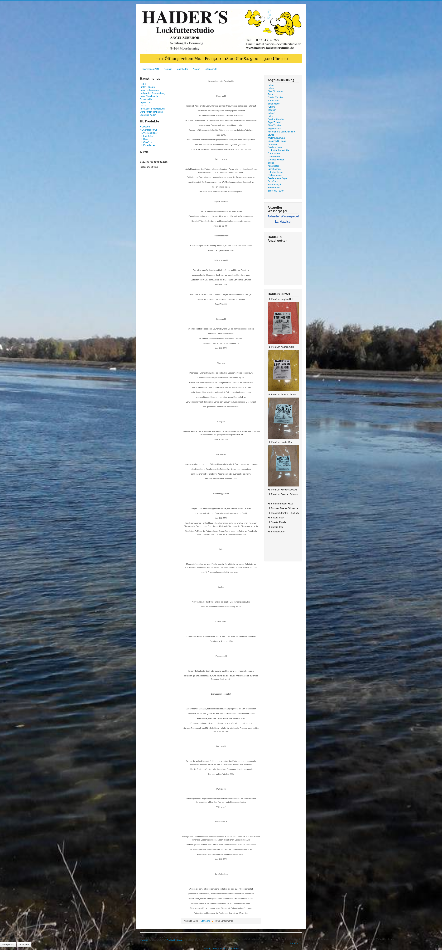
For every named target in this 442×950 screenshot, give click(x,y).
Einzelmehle (146, 99)
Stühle (271, 134)
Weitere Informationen (214, 948)
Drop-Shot (273, 181)
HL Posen (145, 126)
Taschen (272, 109)
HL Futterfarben (147, 145)
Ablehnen (24, 944)
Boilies (271, 162)
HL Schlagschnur (148, 129)
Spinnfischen (274, 168)
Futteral (271, 106)
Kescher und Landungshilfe (281, 131)
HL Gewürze (146, 142)
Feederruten (274, 187)
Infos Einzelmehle (149, 96)
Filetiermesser (275, 175)
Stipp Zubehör (275, 122)
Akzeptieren (8, 944)
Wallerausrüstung (276, 137)
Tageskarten (182, 68)
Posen (271, 94)
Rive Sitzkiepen (275, 91)
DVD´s (143, 105)
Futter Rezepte (147, 86)
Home (143, 83)
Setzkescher (274, 103)
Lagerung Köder (148, 114)
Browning (272, 144)
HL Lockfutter (146, 135)
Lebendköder (274, 156)
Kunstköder (273, 165)
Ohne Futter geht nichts (152, 111)
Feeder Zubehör (275, 97)
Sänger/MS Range (277, 140)
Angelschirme (274, 128)
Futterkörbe (273, 100)
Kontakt (168, 68)
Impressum (145, 102)
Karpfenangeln (275, 184)
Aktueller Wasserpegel (283, 216)
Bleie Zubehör (274, 125)
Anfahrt (196, 68)
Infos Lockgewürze (149, 90)
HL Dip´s (144, 139)
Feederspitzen (275, 147)
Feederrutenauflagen (278, 178)
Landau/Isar (283, 221)
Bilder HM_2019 (276, 190)
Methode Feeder (276, 159)
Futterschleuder (275, 172)
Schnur (271, 112)
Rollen (271, 88)
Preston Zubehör (276, 119)
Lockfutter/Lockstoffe (278, 150)
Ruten (270, 85)
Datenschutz (211, 68)
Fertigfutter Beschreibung (152, 93)
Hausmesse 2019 (150, 68)
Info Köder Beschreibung (152, 108)
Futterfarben (274, 153)
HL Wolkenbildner (148, 132)
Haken (271, 116)
